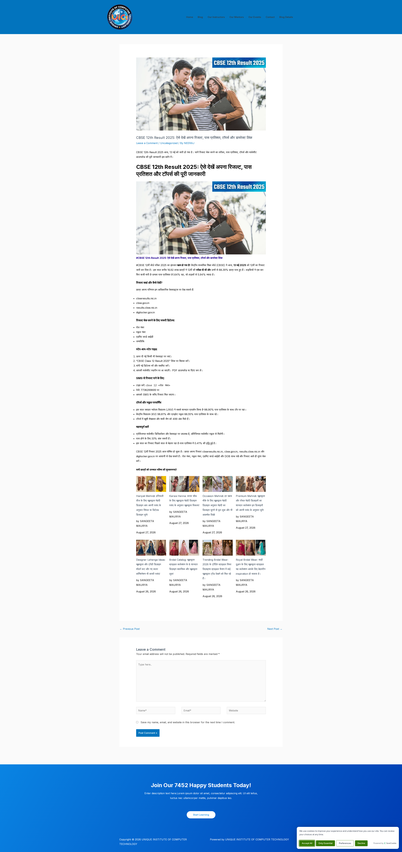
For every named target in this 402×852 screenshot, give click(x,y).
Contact (270, 17)
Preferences (345, 843)
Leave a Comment (147, 143)
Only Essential (325, 843)
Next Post (274, 628)
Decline (361, 843)
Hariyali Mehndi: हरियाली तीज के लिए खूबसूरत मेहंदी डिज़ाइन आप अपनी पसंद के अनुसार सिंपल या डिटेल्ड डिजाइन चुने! (149, 505)
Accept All (307, 843)
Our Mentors (236, 17)
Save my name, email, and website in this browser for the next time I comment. (188, 722)
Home (189, 17)
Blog (200, 17)
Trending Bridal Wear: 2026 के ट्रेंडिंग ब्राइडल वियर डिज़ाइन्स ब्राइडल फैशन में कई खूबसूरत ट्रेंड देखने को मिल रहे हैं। (217, 569)
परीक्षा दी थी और (203, 269)
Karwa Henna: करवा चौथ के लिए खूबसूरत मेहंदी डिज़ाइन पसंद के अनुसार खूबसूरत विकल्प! (184, 500)
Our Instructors (216, 17)
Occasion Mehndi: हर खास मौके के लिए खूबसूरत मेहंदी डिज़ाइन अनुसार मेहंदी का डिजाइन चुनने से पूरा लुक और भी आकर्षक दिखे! (217, 505)
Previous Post (130, 628)
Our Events (254, 17)
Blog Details (286, 17)
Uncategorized (169, 143)
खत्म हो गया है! (183, 265)
